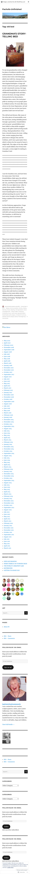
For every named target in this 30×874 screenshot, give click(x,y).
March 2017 (7, 388)
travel (25, 309)
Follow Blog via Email (11, 647)
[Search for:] (13, 613)
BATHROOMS (8, 568)
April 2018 (7, 361)
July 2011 (6, 539)
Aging (7, 308)
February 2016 (8, 415)
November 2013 (9, 476)
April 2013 (7, 492)
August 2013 (8, 483)
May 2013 (7, 489)
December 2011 (8, 528)
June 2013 (7, 487)
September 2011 (9, 534)
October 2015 (8, 424)
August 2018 (8, 352)
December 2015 (9, 419)
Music (8, 309)
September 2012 (9, 507)
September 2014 (9, 453)
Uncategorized (6, 311)
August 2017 (8, 377)
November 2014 (9, 449)
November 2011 (9, 530)
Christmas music (6, 313)
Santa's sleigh (10, 316)
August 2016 (8, 404)
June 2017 (7, 381)
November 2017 (9, 370)
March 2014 (7, 467)
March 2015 (7, 440)
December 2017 (9, 368)
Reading (13, 309)
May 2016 (7, 410)
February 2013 (8, 496)
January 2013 (8, 498)
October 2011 (8, 532)
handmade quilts (6, 315)
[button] (6, 738)
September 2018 (9, 349)
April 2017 (7, 386)
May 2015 (7, 435)
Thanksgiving (21, 316)
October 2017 (8, 372)
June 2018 (7, 356)
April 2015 (7, 437)
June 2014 (7, 460)
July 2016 (7, 406)
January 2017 (8, 392)
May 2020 (7, 340)
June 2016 (7, 408)
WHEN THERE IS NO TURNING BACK (15, 563)
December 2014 (9, 446)
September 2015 (9, 426)
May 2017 (7, 383)
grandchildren (21, 313)
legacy (13, 315)
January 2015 (8, 444)
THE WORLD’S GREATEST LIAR (14, 566)
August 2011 (7, 537)
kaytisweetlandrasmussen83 (12, 306)
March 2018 (7, 363)
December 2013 (9, 473)
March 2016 (7, 413)
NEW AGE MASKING (10, 561)
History (25, 308)
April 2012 (7, 519)
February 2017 (8, 390)
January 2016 (8, 417)
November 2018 (9, 347)
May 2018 (7, 358)
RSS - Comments (9, 638)
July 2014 (7, 458)
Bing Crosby (15, 311)
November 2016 (9, 397)
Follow (6, 826)
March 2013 (7, 494)
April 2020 (7, 343)
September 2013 (9, 480)
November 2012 (9, 503)
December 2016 (9, 395)
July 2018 (7, 354)
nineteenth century (21, 315)
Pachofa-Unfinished (12, 9)
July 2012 (7, 512)
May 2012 (7, 516)
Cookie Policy (10, 867)
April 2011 (7, 546)
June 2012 (7, 514)
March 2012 (7, 521)
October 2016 (8, 399)
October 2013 (8, 478)
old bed (4, 316)
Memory (4, 309)
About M (6, 627)
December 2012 (9, 501)
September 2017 (9, 374)
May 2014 (7, 462)
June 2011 (7, 541)
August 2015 (8, 428)
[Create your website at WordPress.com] (15, 2)
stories (16, 316)
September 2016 (9, 401)
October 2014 (8, 451)
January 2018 (8, 365)
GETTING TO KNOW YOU (12, 570)
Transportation (19, 309)
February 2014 (8, 469)
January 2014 (8, 471)
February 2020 (8, 345)
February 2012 (8, 523)
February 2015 (8, 442)
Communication (14, 308)
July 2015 (7, 431)
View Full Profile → (8, 724)
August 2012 (8, 510)
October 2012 (8, 505)
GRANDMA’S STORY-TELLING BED (14, 35)
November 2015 (9, 422)
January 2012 (8, 525)
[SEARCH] (26, 613)
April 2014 (7, 464)
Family (20, 308)
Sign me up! (8, 667)
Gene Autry (14, 313)
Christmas (21, 311)
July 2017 (7, 379)
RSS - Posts (7, 636)
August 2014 (8, 455)
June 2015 (7, 433)
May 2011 (7, 543)
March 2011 (7, 548)
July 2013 (7, 485)
